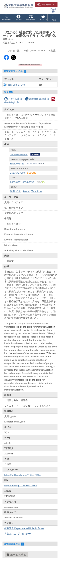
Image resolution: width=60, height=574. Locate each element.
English (53, 9)
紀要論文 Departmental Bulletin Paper (24, 528)
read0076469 (17, 163)
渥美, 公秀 (15, 191)
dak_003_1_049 (16, 84)
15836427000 (17, 172)
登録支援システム (49, 4)
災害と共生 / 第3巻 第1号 (17, 533)
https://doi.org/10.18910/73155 (20, 485)
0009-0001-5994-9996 (22, 182)
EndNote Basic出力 (39, 98)
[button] (6, 18)
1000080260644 (19, 154)
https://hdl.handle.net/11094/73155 (22, 475)
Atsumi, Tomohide (32, 191)
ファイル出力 (15, 98)
